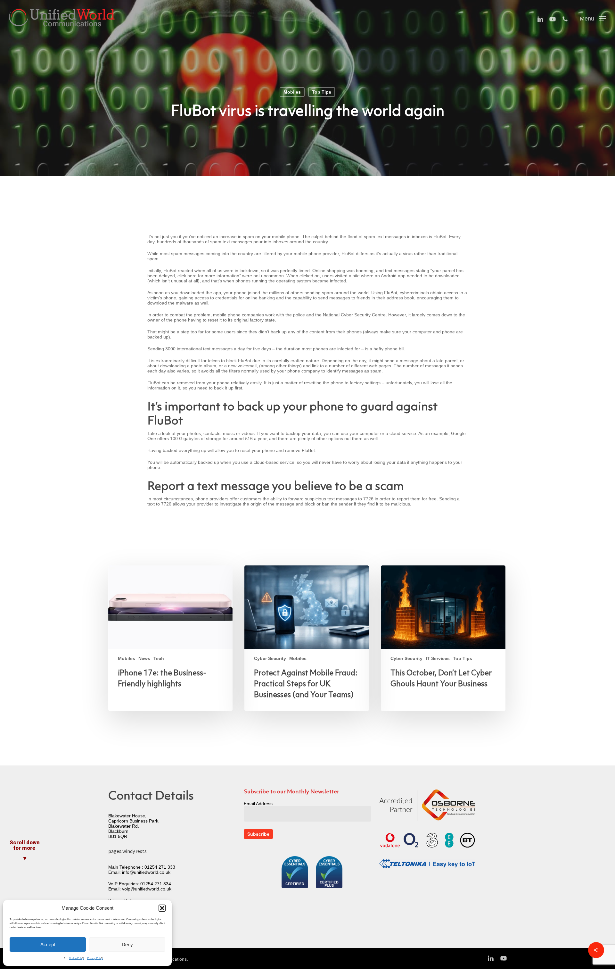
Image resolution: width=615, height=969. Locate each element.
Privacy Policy (95, 958)
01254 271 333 (159, 867)
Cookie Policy (76, 958)
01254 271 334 (155, 883)
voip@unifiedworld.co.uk (146, 888)
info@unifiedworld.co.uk (146, 872)
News (144, 658)
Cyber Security (270, 658)
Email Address (258, 803)
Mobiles (292, 92)
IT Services (438, 658)
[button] (162, 908)
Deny (127, 944)
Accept (47, 944)
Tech (158, 658)
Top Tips (321, 92)
